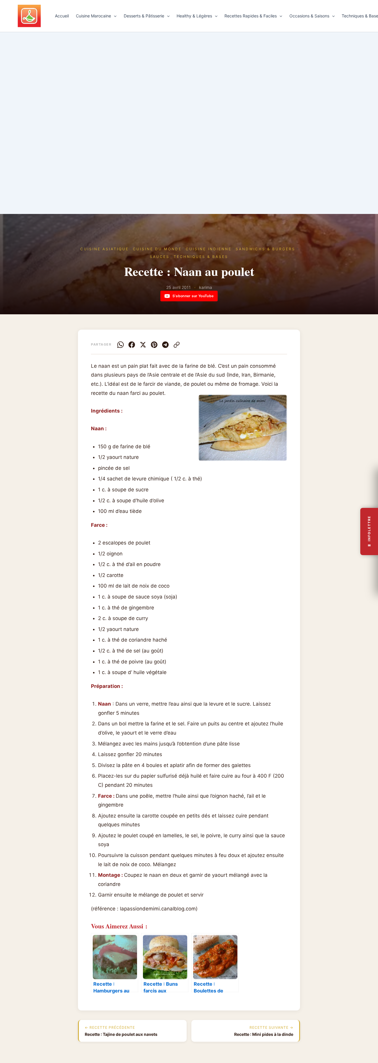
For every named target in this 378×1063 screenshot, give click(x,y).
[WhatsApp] (120, 344)
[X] (143, 344)
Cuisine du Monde (157, 249)
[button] (113, 16)
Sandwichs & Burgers (265, 249)
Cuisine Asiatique (104, 249)
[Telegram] (165, 344)
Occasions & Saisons (309, 15)
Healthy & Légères (194, 15)
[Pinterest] (154, 344)
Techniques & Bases (201, 256)
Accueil (62, 15)
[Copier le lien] (176, 344)
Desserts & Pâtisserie (144, 15)
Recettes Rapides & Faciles (250, 15)
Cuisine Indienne (209, 249)
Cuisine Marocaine (93, 15)
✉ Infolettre (369, 531)
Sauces (160, 256)
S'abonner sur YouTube (193, 296)
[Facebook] (131, 344)
